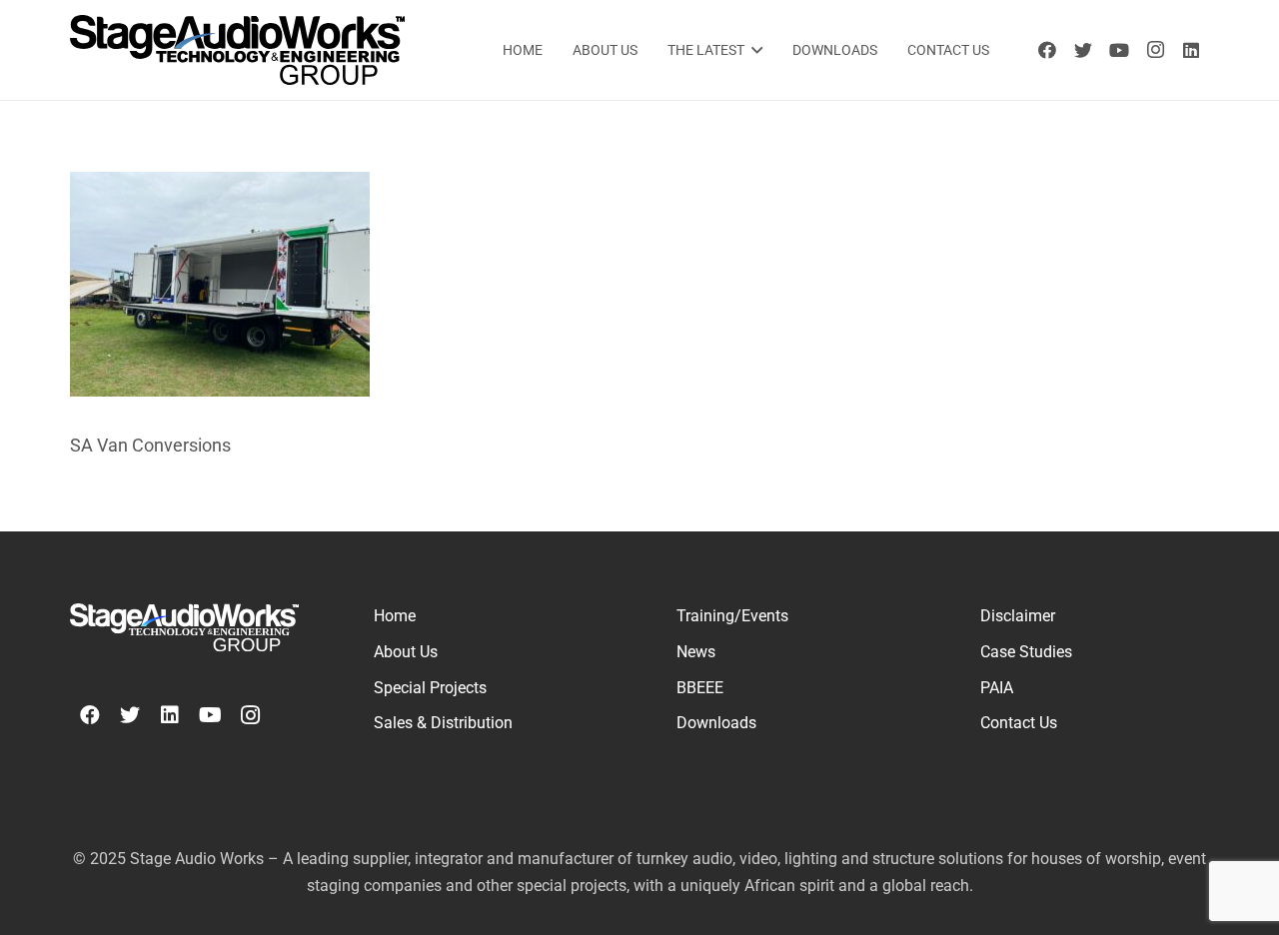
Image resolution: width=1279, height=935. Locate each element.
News (695, 651)
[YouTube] (1119, 50)
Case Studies (1026, 651)
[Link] (237, 50)
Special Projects (430, 687)
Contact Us (1018, 722)
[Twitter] (1083, 50)
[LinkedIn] (1191, 50)
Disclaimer (1017, 615)
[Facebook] (1047, 50)
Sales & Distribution (443, 722)
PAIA (996, 687)
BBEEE (699, 687)
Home (395, 615)
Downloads (716, 722)
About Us (406, 651)
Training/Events (732, 615)
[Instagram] (1155, 50)
